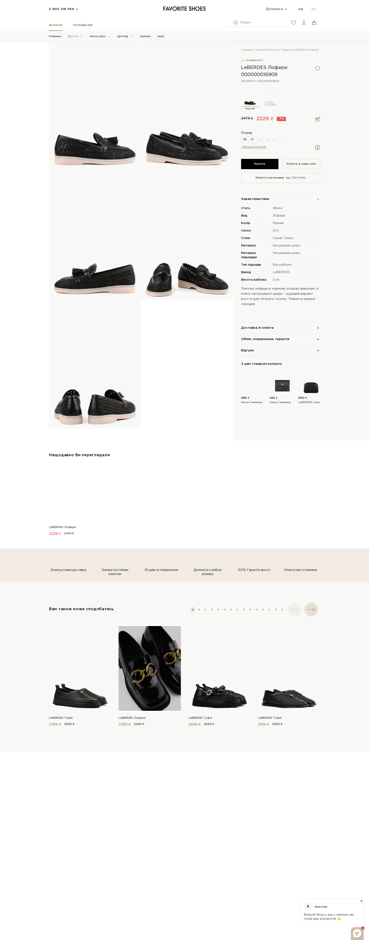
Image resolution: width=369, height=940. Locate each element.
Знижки (145, 36)
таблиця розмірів (253, 147)
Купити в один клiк (301, 164)
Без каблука (282, 265)
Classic (288, 238)
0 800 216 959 (61, 9)
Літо (276, 230)
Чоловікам (82, 25)
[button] (192, 609)
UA (301, 9)
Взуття (73, 36)
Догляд (122, 36)
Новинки (55, 36)
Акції (160, 36)
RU (314, 9)
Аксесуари (97, 36)
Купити (259, 164)
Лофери (279, 215)
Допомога (274, 9)
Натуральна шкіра (286, 245)
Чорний (278, 223)
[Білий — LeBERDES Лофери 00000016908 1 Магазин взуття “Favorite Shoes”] (270, 97)
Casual (277, 238)
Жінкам (56, 25)
